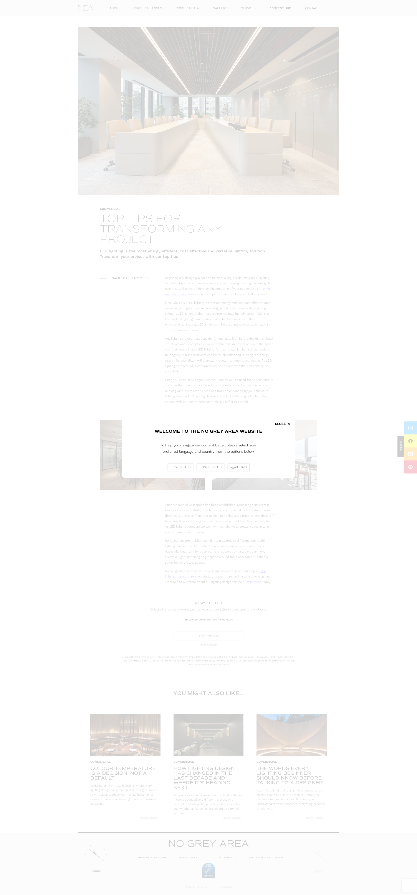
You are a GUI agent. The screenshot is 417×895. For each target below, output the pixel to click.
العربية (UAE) (239, 467)
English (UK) (180, 467)
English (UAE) (211, 467)
